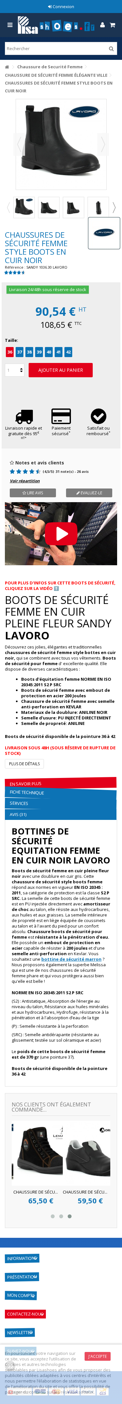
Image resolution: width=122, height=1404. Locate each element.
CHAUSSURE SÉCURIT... (55, 1192)
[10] (39, 472)
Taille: (12, 340)
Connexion (63, 6)
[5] (22, 472)
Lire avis (34, 493)
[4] (19, 472)
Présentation (22, 1277)
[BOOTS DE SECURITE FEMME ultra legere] (98, 207)
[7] (29, 472)
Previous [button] (8, 207)
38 (29, 352)
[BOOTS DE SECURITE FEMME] (73, 207)
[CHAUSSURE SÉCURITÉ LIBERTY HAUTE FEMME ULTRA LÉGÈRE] (65, 1153)
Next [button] (114, 207)
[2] (13, 472)
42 (68, 352)
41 (58, 352)
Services (19, 803)
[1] (9, 472)
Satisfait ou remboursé (98, 430)
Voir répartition (25, 481)
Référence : (15, 267)
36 (9, 352)
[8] (32, 472)
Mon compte (20, 1295)
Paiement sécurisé (61, 430)
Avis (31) (18, 814)
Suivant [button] (103, 144)
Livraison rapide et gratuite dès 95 (23, 432)
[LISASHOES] (56, 25)
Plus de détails (24, 764)
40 (49, 352)
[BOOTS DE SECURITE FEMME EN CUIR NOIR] (24, 207)
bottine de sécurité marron (71, 959)
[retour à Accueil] (7, 67)
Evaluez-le (91, 493)
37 (19, 352)
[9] (35, 472)
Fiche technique (27, 792)
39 (39, 352)
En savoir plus (26, 784)
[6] (26, 472)
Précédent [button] (19, 144)
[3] (16, 472)
